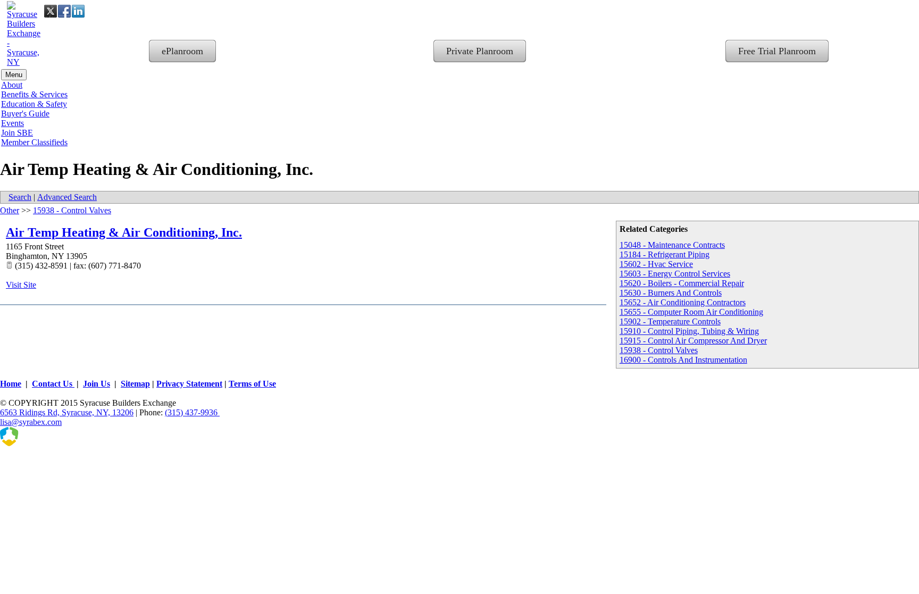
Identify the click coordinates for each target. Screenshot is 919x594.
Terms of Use (252, 383)
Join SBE (17, 132)
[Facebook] (64, 11)
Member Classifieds (34, 142)
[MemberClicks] (53, 443)
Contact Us (53, 383)
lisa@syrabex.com (31, 421)
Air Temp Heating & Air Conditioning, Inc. (124, 232)
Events (12, 123)
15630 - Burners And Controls (671, 292)
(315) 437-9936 (192, 412)
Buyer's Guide (25, 113)
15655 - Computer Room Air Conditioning (691, 311)
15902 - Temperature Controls (670, 321)
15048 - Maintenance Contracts (672, 244)
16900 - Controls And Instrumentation (683, 359)
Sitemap (135, 383)
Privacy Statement (189, 383)
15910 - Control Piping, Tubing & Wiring (689, 331)
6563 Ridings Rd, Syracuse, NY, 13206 (66, 412)
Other (9, 210)
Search (20, 197)
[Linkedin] (78, 11)
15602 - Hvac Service (656, 264)
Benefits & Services (34, 94)
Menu (13, 75)
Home (10, 383)
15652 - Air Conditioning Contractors (683, 302)
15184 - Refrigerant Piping (664, 254)
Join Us (96, 383)
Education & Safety (34, 103)
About (11, 84)
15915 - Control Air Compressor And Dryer (693, 340)
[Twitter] (50, 11)
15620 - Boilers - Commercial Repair (682, 283)
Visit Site (21, 284)
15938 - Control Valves (659, 350)
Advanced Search (67, 197)
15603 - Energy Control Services (675, 273)
